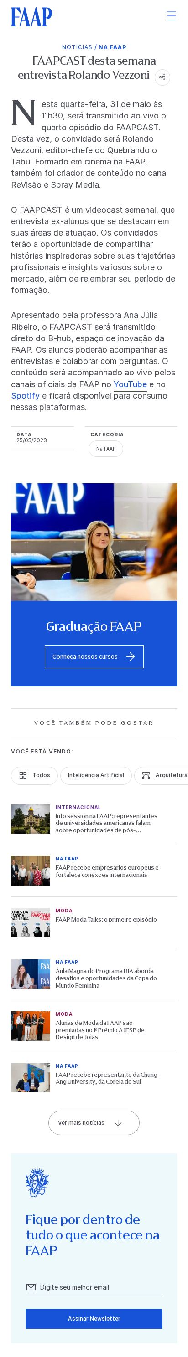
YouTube (130, 384)
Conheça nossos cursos (85, 656)
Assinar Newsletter (94, 1318)
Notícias (77, 47)
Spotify (26, 395)
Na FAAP (112, 47)
